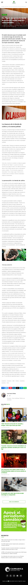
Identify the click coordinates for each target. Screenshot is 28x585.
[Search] (26, 2)
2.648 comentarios (6, 26)
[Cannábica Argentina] (14, 2)
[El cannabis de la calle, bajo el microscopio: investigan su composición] (14, 484)
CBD (13, 380)
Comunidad (4, 14)
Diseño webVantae (14, 581)
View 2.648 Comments (14, 501)
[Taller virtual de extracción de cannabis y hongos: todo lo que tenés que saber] (14, 415)
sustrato (3, 382)
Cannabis (9, 380)
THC (8, 382)
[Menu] (2, 2)
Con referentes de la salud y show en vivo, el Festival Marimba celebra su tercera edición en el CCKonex (13, 471)
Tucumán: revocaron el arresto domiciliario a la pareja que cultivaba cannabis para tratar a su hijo (13, 447)
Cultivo (17, 380)
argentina (4, 380)
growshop (22, 380)
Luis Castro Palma (11, 393)
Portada (2, 6)
